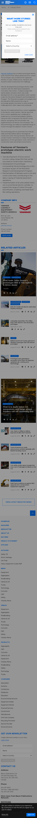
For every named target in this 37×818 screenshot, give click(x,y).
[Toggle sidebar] (2, 2)
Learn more (29, 54)
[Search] (34, 2)
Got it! (31, 815)
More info (5, 814)
